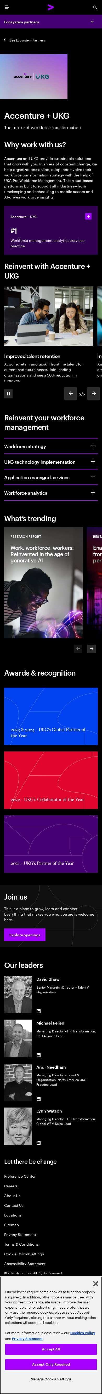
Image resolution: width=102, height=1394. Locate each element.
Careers (11, 1185)
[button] (25, 934)
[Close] (95, 1283)
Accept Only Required (51, 1364)
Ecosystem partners (21, 21)
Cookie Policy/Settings (24, 1253)
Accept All (51, 1349)
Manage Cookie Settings (51, 1379)
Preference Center (20, 1176)
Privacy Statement (20, 1234)
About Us (12, 1195)
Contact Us (14, 1205)
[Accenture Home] (51, 7)
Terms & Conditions (21, 1244)
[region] (51, 1335)
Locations (12, 1215)
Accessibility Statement (25, 1263)
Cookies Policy (82, 1333)
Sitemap (11, 1224)
